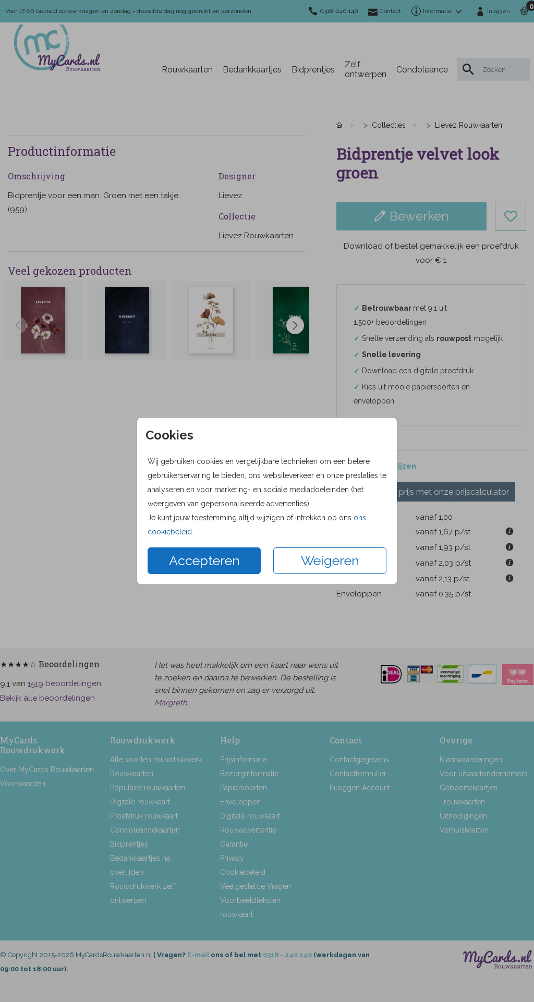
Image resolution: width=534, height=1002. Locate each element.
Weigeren (330, 560)
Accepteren (204, 560)
